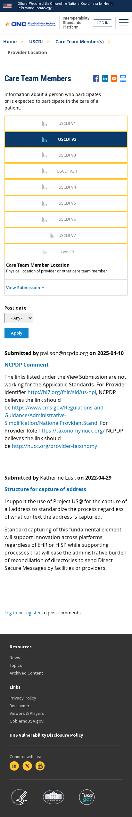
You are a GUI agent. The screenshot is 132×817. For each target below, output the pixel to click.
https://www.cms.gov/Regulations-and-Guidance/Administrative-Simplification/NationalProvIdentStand (54, 415)
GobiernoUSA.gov (27, 721)
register (32, 613)
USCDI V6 (67, 219)
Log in (103, 23)
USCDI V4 (67, 187)
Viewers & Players (27, 713)
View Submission (23, 287)
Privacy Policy (23, 698)
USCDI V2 (67, 139)
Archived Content (26, 673)
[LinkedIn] (14, 766)
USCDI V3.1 (67, 171)
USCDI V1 (67, 123)
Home (10, 41)
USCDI (36, 41)
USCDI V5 (67, 203)
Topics (16, 665)
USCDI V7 (67, 235)
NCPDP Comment (26, 364)
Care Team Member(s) (79, 41)
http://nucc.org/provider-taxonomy (54, 445)
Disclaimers (21, 705)
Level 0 (67, 251)
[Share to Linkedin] (105, 78)
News (15, 657)
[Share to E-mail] (114, 78)
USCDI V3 (67, 155)
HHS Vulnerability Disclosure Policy (46, 735)
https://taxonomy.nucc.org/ (71, 430)
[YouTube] (40, 766)
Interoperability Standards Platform (76, 22)
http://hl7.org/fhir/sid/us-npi (62, 392)
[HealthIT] (30, 23)
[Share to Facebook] (96, 78)
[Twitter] (27, 766)
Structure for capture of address (45, 489)
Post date (15, 308)
